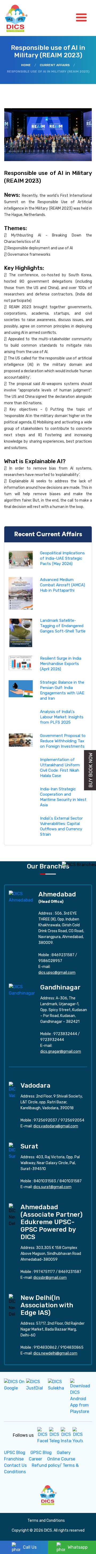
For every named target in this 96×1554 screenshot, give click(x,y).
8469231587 (62, 955)
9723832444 (65, 1034)
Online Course (61, 1458)
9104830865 (71, 1347)
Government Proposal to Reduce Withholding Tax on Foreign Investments (63, 741)
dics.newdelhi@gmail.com (55, 1353)
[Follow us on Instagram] (66, 1435)
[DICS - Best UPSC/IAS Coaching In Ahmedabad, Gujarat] (48, 1494)
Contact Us (15, 1465)
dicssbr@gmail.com (50, 1277)
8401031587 (70, 1181)
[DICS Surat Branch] (12, 1150)
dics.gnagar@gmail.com (60, 1051)
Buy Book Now (91, 770)
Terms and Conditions (46, 1520)
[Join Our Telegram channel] (54, 1435)
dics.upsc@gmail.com (56, 972)
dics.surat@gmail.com (52, 1187)
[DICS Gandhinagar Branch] (22, 989)
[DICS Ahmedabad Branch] (21, 896)
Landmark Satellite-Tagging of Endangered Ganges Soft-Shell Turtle (63, 626)
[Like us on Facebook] (42, 1435)
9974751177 (44, 1271)
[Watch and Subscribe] (78, 1435)
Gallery (64, 1452)
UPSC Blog (14, 1452)
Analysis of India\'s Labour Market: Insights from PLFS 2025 (61, 717)
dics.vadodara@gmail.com (55, 1126)
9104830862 (45, 1347)
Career (35, 1458)
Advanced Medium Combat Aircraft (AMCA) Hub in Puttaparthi (62, 585)
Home (26, 65)
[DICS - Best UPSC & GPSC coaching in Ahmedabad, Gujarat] (21, 18)
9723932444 (52, 1040)
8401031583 (45, 1181)
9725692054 (72, 1120)
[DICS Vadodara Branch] (12, 1089)
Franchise (14, 1458)
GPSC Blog (41, 1452)
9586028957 (50, 961)
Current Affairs (55, 65)
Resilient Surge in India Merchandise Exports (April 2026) (60, 663)
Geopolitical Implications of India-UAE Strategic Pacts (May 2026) (62, 558)
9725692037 (45, 1120)
